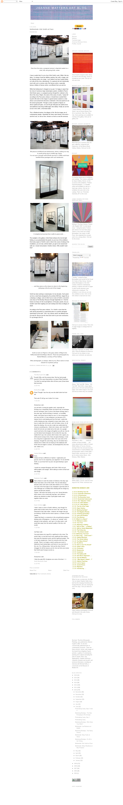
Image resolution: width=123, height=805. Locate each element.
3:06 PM (37, 385)
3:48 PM (37, 449)
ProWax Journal (76, 44)
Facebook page (76, 40)
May (77, 750)
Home (32, 23)
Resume (74, 36)
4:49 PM (37, 474)
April (77, 753)
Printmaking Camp (80, 719)
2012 (75, 685)
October (78, 697)
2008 (75, 766)
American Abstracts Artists (79, 42)
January (78, 760)
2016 (75, 675)
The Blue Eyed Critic (40, 374)
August (78, 701)
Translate (86, 257)
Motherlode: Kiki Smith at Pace (84, 743)
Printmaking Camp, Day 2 (82, 717)
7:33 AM (37, 527)
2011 (75, 687)
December (79, 692)
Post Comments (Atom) (44, 574)
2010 (75, 690)
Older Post (66, 570)
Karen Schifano (38, 505)
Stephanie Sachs (39, 478)
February (78, 758)
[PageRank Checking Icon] (76, 781)
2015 (75, 677)
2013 (75, 682)
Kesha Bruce (37, 390)
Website (74, 38)
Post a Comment (34, 568)
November (79, 694)
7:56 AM (37, 552)
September (79, 699)
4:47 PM (37, 501)
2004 (75, 773)
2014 (75, 680)
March (77, 755)
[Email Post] (53, 365)
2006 (75, 771)
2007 (75, 768)
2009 (75, 763)
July (77, 704)
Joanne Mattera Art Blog (61, 7)
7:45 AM (37, 400)
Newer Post (33, 570)
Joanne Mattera (38, 453)
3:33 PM (37, 563)
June (77, 706)
